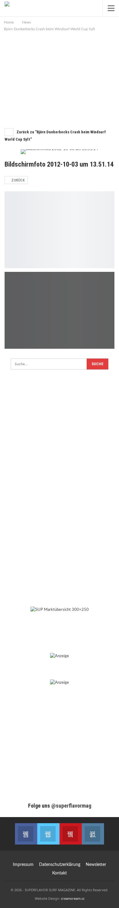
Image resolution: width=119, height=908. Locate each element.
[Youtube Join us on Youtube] (71, 834)
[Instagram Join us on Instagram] (93, 834)
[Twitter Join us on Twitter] (48, 834)
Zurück (17, 180)
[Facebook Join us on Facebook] (26, 834)
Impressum (23, 865)
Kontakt (59, 873)
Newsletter (96, 865)
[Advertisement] (59, 78)
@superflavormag (71, 805)
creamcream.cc (73, 898)
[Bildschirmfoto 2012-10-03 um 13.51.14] (59, 229)
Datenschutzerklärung (59, 865)
